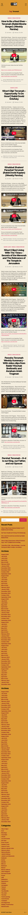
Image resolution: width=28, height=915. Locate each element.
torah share (10, 81)
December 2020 (6, 684)
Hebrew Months (5, 852)
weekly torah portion (19, 240)
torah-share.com (17, 81)
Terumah (18, 79)
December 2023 (5, 614)
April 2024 (4, 606)
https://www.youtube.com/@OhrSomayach (11, 70)
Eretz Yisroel (5, 842)
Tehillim (3, 889)
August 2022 (5, 645)
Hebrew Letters (5, 850)
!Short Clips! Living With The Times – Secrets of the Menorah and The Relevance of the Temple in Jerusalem (14, 257)
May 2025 (4, 581)
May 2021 (4, 674)
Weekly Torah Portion (14, 18)
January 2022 (5, 659)
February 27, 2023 (18, 377)
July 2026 (4, 556)
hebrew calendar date (7, 848)
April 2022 (4, 653)
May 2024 (4, 605)
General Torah (5, 846)
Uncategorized (5, 902)
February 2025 (5, 587)
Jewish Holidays (5, 854)
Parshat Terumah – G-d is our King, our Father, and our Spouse (14, 461)
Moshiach (4, 865)
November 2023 (5, 616)
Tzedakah (4, 900)
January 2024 (5, 612)
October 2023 (5, 618)
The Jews (4, 893)
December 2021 (5, 661)
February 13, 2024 (18, 266)
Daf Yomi (3, 840)
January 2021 (5, 682)
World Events (5, 906)
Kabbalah (4, 858)
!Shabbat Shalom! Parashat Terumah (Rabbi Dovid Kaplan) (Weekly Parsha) (14, 171)
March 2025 (4, 585)
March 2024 (4, 608)
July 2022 (4, 647)
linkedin (3, 862)
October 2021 (5, 665)
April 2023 (4, 630)
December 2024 (5, 591)
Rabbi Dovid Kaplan (7, 238)
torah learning (21, 156)
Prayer (3, 875)
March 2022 (4, 655)
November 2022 (5, 639)
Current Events (5, 838)
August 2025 (5, 575)
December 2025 (5, 568)
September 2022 (6, 643)
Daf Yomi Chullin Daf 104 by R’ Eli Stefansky (13, 533)
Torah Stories (5, 898)
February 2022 (5, 657)
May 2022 (4, 651)
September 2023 (6, 620)
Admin (9, 32)
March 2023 (4, 632)
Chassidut (4, 834)
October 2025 (5, 572)
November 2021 (5, 663)
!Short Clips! (14, 87)
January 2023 (5, 636)
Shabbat (3, 883)
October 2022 (5, 641)
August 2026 (5, 554)
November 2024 (5, 593)
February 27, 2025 (18, 102)
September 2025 (6, 574)
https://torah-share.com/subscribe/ (9, 76)
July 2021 (4, 671)
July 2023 (4, 624)
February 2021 (5, 680)
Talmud (3, 887)
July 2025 (4, 577)
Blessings (4, 832)
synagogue (4, 885)
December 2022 (5, 638)
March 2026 (4, 562)
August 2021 (4, 669)
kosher (3, 860)
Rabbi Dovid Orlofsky (8, 156)
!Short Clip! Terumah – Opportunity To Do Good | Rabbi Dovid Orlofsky (14, 95)
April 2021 (4, 676)
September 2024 (6, 597)
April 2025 (4, 583)
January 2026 (5, 566)
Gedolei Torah (5, 844)
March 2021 (4, 678)
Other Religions (5, 871)
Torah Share (8, 912)
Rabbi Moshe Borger (11, 79)
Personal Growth (6, 873)
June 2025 (4, 579)
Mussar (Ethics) (5, 869)
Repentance (4, 881)
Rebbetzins (4, 879)
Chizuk (3, 836)
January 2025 (5, 589)
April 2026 (4, 560)
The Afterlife (4, 891)
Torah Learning (5, 896)
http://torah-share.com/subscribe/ (12, 442)
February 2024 (5, 610)
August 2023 (5, 622)
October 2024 (5, 595)
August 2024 (5, 599)
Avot (2, 831)
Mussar (3, 867)
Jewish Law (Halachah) (7, 856)
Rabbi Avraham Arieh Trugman (10, 345)
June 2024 (4, 603)
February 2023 (5, 634)
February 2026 (5, 564)
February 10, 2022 (18, 466)
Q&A (2, 877)
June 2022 (4, 649)
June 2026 (4, 558)
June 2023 (4, 626)
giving (4, 79)
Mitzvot (3, 863)
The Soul (3, 895)
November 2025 (5, 570)
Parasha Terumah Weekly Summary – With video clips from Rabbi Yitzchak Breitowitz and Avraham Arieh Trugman (14, 365)
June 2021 (4, 672)
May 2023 (4, 628)
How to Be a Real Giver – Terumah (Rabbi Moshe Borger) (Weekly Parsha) (14, 25)
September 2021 (6, 667)
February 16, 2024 (18, 178)
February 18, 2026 (18, 32)
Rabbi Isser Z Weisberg (8, 511)
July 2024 (4, 601)
